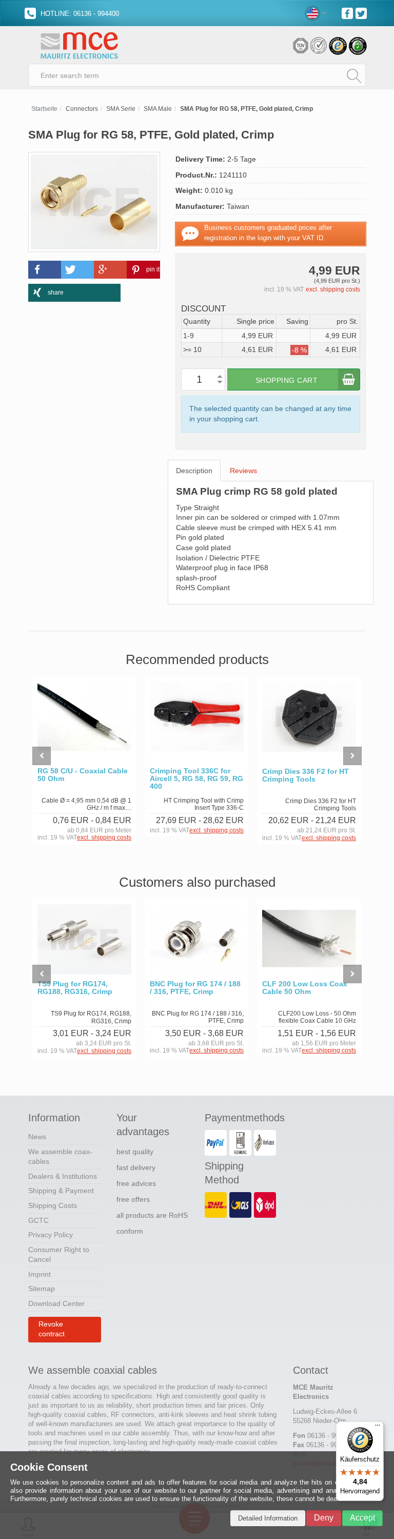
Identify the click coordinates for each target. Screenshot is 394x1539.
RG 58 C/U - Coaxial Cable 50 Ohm (82, 775)
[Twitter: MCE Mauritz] (362, 12)
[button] (44, 270)
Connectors (82, 108)
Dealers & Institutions (62, 1176)
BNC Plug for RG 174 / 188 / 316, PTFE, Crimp (195, 988)
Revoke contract (51, 1329)
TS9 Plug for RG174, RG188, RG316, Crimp (74, 988)
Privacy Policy (50, 1235)
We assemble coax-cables (60, 1156)
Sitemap (41, 1288)
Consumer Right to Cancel (58, 1254)
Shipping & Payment (61, 1190)
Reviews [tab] (243, 470)
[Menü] (377, 1427)
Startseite (44, 108)
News (37, 1137)
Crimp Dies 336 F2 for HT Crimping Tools (305, 775)
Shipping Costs (52, 1205)
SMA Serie (120, 108)
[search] (354, 75)
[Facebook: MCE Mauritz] (349, 12)
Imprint (39, 1274)
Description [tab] (194, 470)
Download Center (56, 1303)
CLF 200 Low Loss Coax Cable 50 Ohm (304, 988)
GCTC (38, 1220)
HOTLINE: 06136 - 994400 (78, 13)
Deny (323, 1517)
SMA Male (158, 108)
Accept (362, 1517)
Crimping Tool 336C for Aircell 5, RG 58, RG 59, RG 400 (196, 778)
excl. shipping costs (333, 289)
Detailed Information (268, 1518)
